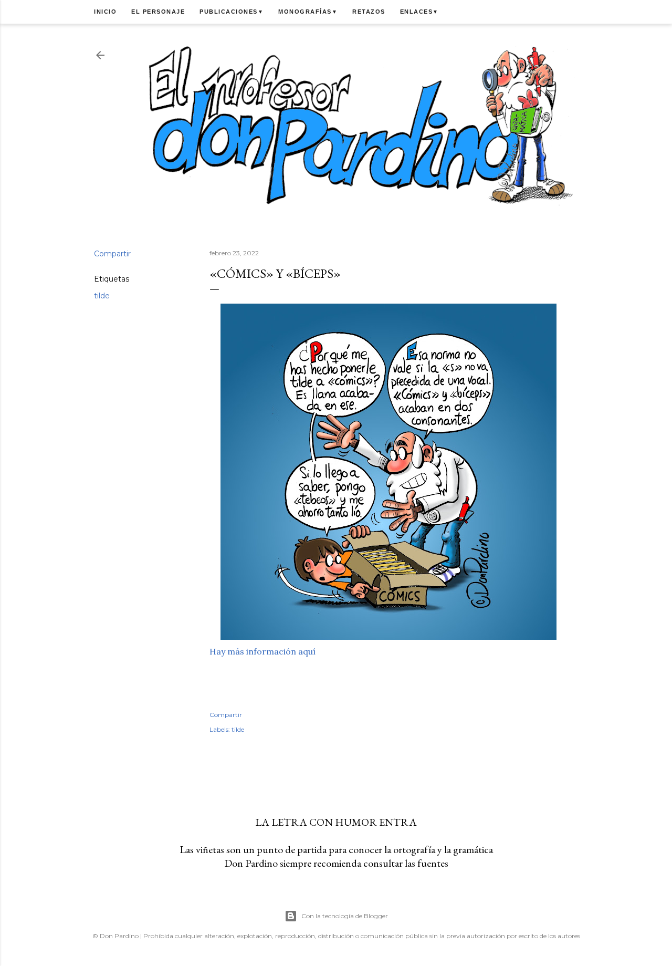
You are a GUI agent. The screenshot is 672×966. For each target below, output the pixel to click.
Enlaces (419, 11)
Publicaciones (232, 11)
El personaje (158, 11)
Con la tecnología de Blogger (344, 916)
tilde (102, 295)
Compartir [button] (112, 253)
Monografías (308, 11)
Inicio (105, 11)
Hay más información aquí (262, 651)
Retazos (368, 11)
